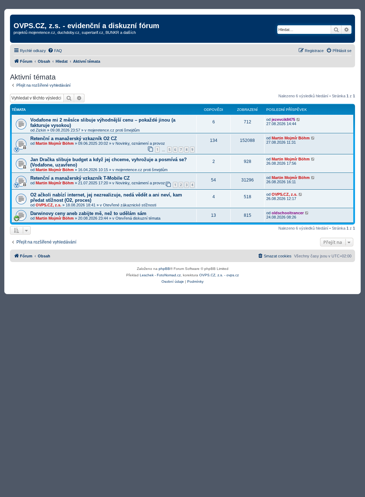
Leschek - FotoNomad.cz (160, 275)
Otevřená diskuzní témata (137, 218)
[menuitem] (55, 50)
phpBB (164, 269)
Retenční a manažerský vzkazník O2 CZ (73, 138)
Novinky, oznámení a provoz (140, 143)
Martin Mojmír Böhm (55, 143)
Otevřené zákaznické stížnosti (129, 205)
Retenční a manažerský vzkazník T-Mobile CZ (80, 178)
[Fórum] (18, 18)
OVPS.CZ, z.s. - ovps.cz (219, 275)
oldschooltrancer (288, 213)
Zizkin (41, 130)
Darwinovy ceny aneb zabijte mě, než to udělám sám (88, 213)
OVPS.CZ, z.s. (48, 205)
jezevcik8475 (283, 119)
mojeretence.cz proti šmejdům (114, 130)
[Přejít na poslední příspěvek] (298, 119)
